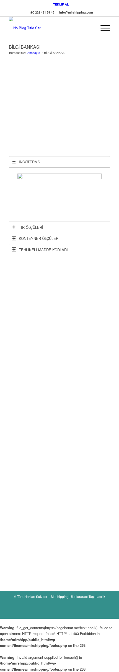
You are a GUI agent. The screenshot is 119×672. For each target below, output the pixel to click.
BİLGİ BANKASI (24, 47)
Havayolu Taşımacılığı (32, 413)
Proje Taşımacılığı (29, 429)
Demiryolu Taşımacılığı (33, 439)
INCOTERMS (26, 468)
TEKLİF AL (61, 4)
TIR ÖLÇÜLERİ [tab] (31, 227)
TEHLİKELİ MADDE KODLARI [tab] (43, 249)
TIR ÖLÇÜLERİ (27, 479)
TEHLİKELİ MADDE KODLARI (39, 484)
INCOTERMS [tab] (29, 161)
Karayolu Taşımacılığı (32, 424)
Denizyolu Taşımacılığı (33, 419)
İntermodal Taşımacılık (33, 434)
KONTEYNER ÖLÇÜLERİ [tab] (39, 238)
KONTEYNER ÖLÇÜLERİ (35, 473)
